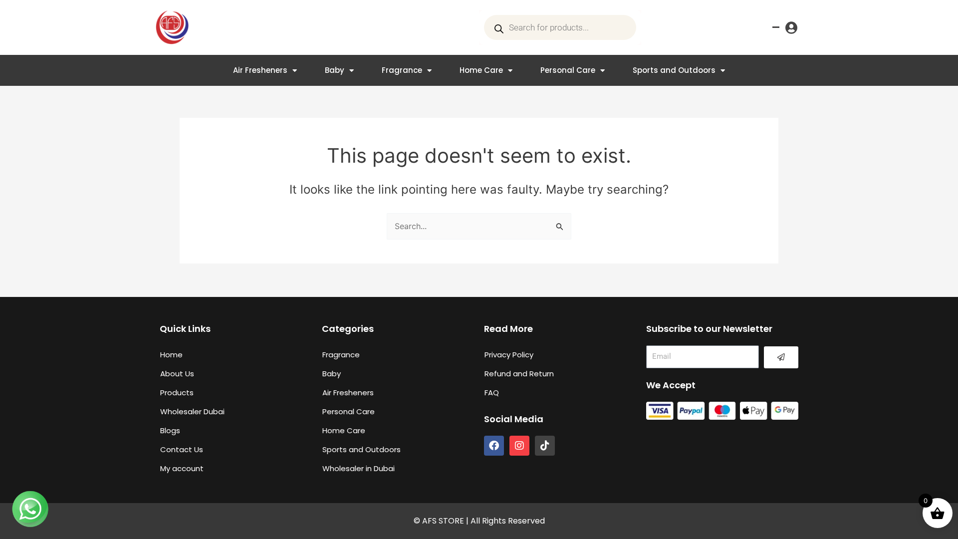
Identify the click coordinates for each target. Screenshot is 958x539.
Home (171, 354)
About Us (177, 373)
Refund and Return (519, 373)
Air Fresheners (260, 70)
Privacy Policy (508, 354)
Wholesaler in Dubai (358, 468)
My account (182, 468)
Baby (334, 70)
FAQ (491, 392)
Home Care (481, 70)
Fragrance (402, 70)
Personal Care (567, 70)
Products (177, 392)
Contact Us (181, 449)
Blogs (170, 430)
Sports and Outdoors (674, 70)
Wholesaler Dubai (192, 411)
